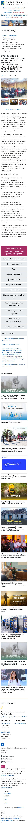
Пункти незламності (14, 264)
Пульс (14, 269)
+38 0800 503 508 (18, 12)
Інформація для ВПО (14, 274)
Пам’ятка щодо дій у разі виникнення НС (14, 304)
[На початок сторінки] (14, 825)
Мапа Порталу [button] (7, 703)
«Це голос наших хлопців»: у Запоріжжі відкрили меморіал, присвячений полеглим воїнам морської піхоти (13, 449)
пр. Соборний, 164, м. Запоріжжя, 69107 (13, 717)
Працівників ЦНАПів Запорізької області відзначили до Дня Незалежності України (13, 584)
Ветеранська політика (14, 285)
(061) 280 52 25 (5, 732)
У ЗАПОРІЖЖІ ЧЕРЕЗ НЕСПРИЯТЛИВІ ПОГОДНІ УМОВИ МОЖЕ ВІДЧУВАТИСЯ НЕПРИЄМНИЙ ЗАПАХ (13, 397)
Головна (4, 35)
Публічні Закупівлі (14, 280)
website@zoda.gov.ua (7, 775)
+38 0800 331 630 (16, 17)
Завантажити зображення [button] (13, 109)
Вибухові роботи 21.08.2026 (10, 344)
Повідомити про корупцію (14, 327)
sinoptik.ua (20, 807)
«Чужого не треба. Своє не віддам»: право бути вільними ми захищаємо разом (12, 609)
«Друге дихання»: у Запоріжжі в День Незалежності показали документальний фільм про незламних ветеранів (13, 555)
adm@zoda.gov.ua (20, 723)
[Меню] (25, 3)
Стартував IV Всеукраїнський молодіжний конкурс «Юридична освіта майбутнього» (13, 476)
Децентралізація (9, 38)
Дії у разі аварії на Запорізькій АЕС (14, 296)
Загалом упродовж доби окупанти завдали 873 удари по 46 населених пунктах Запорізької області (12, 528)
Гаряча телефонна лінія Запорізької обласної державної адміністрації (14, 10)
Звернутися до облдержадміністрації (14, 320)
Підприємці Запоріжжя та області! (11, 422)
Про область (13, 35)
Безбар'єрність (14, 290)
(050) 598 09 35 (5, 723)
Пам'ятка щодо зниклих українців (14, 312)
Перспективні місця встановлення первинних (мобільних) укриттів (14, 251)
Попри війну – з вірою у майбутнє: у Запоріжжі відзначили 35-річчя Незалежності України (12, 636)
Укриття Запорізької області (14, 259)
